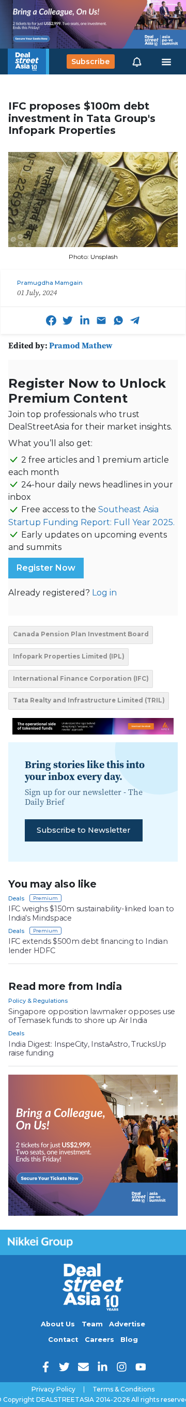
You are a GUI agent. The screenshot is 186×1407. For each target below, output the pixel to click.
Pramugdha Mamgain (50, 282)
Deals (16, 898)
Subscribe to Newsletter (83, 830)
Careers (99, 1339)
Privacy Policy (53, 1389)
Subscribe (90, 61)
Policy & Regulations (38, 1000)
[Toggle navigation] (166, 61)
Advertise (127, 1324)
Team (92, 1324)
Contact (63, 1339)
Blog (129, 1339)
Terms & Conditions (123, 1389)
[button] (137, 61)
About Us (58, 1324)
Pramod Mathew (81, 345)
